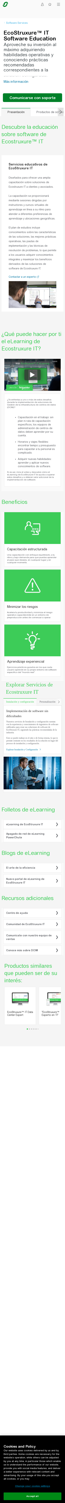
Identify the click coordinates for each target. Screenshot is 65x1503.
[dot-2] (31, 1029)
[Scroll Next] (59, 702)
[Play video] (32, 374)
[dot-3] (33, 1029)
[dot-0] (27, 1029)
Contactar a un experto (23, 276)
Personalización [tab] (47, 701)
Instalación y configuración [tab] (20, 701)
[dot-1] (29, 1029)
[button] (38, 277)
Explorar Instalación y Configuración (22, 749)
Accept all (32, 1496)
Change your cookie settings (32, 1486)
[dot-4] (36, 1029)
